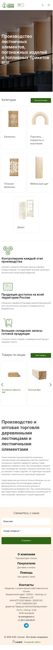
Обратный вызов (42, 5)
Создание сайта (32, 642)
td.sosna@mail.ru (26, 616)
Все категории (41, 100)
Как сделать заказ (26, 577)
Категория (13, 119)
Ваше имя (8, 521)
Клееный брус (34, 390)
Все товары (41, 355)
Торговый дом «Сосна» (26, 558)
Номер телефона (11, 531)
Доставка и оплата (26, 567)
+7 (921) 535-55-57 (26, 620)
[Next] (50, 385)
